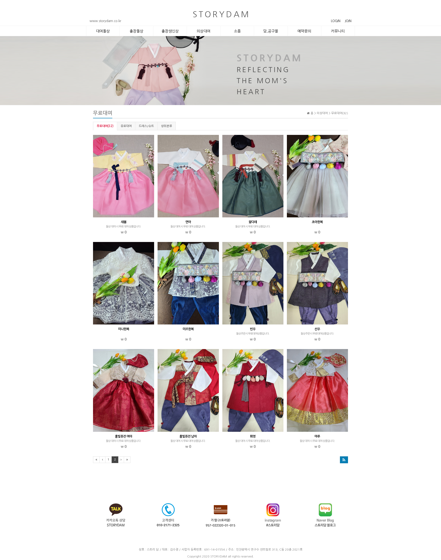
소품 (237, 31)
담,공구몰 (270, 31)
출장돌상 (136, 31)
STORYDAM (218, 556)
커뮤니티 (338, 31)
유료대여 (126, 126)
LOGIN (335, 21)
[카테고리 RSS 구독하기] (344, 459)
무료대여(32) (105, 126)
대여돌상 (103, 31)
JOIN (348, 21)
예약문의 (304, 31)
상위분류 (166, 126)
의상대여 (203, 31)
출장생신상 (170, 31)
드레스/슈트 (146, 126)
